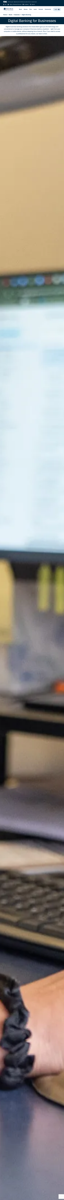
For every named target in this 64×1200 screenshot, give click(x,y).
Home (5, 15)
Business (17, 15)
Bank (10, 15)
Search (33, 4)
